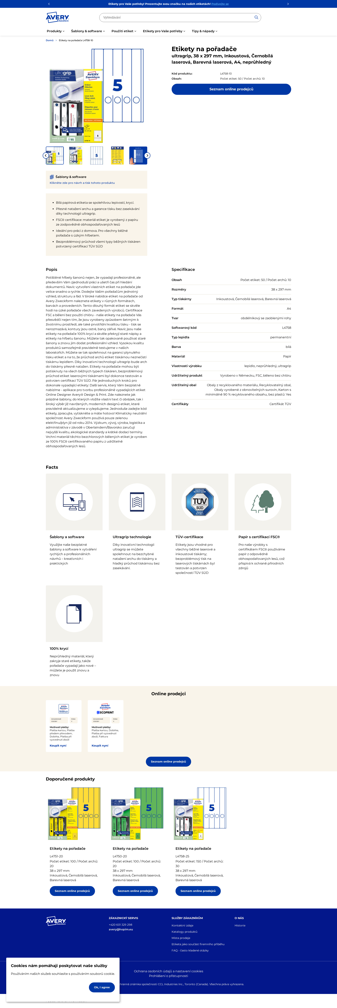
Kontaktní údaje (182, 925)
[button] (55, 155)
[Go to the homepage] (57, 18)
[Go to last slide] (46, 155)
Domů (49, 40)
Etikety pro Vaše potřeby (162, 31)
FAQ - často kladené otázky (190, 950)
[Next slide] (147, 155)
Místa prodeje (181, 938)
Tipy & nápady (203, 31)
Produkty (54, 31)
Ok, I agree (102, 987)
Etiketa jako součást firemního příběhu (198, 944)
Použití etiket (122, 31)
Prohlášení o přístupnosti (168, 976)
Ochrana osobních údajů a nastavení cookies (168, 971)
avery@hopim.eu (121, 929)
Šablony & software (86, 31)
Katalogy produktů (184, 931)
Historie (240, 925)
